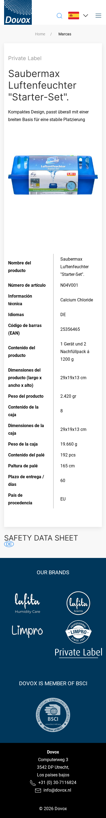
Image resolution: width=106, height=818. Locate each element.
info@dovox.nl (57, 790)
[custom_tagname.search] (59, 15)
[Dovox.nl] (18, 12)
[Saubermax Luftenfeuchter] (9, 544)
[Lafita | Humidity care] (27, 603)
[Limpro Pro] (78, 632)
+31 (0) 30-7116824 (57, 782)
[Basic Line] (27, 653)
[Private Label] (78, 653)
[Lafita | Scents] (78, 603)
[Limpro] (27, 632)
